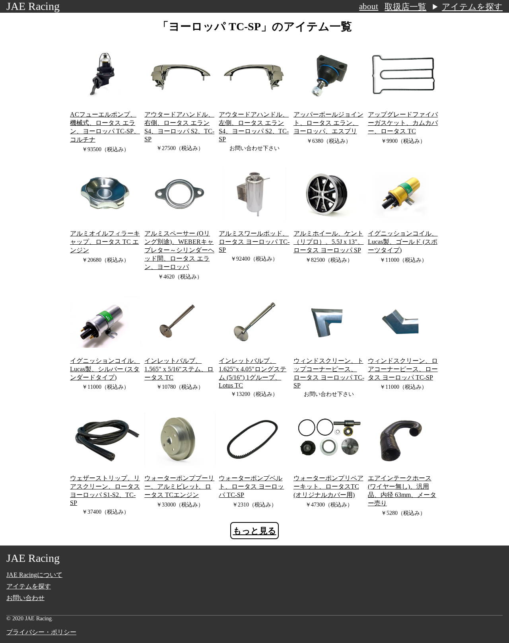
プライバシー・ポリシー (41, 632)
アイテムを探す (472, 7)
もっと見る (254, 531)
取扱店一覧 (405, 7)
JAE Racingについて (34, 574)
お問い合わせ (25, 597)
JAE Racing (33, 6)
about (368, 6)
